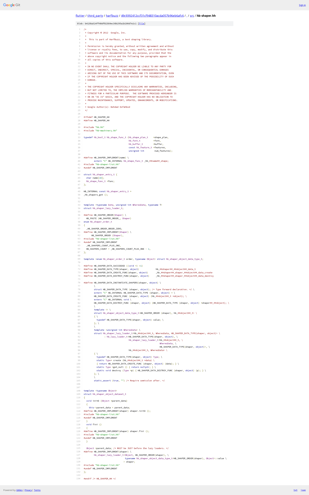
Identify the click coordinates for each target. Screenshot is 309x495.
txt (295, 490)
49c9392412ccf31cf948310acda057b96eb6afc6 (152, 16)
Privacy (28, 490)
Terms (37, 490)
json (303, 490)
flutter (80, 16)
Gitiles (19, 490)
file (141, 23)
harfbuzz (112, 16)
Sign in (302, 5)
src (192, 16)
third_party (95, 16)
